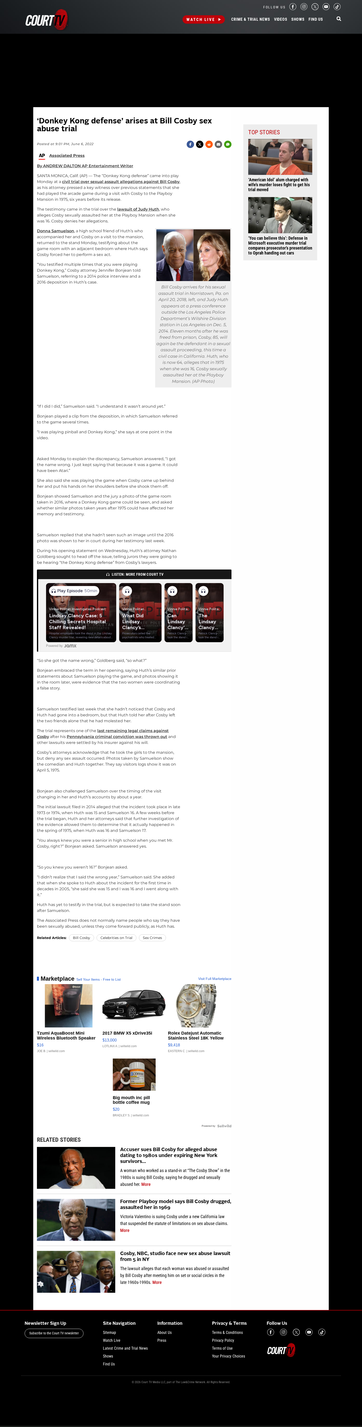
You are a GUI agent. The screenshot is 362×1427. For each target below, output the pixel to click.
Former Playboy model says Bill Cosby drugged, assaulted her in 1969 (175, 1204)
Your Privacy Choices (228, 1356)
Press (161, 1340)
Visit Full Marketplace (214, 978)
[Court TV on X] (315, 8)
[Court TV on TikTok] (337, 8)
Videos (280, 19)
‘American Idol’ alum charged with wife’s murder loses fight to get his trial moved (279, 184)
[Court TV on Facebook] (292, 8)
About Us (164, 1332)
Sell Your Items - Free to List (98, 979)
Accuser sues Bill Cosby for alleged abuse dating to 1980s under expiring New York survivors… (168, 1155)
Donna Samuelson (55, 231)
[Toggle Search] (339, 19)
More (146, 1184)
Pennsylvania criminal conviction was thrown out (117, 736)
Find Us (316, 19)
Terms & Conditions (227, 1332)
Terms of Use (222, 1348)
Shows (298, 19)
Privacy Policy (223, 1340)
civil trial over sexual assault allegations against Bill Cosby (121, 181)
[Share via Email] (218, 144)
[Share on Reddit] (209, 144)
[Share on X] (199, 144)
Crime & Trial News (250, 19)
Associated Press (67, 156)
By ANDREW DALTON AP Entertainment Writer (85, 166)
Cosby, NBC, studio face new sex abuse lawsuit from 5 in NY (175, 1256)
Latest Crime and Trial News (125, 1348)
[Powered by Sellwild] (224, 1126)
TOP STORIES (264, 132)
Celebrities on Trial (116, 938)
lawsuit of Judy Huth (138, 209)
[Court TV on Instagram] (303, 8)
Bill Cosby (81, 938)
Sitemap (109, 1332)
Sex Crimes (152, 938)
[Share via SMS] (227, 144)
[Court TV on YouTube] (326, 8)
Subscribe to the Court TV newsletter (54, 1333)
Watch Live (200, 19)
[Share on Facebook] (190, 144)
